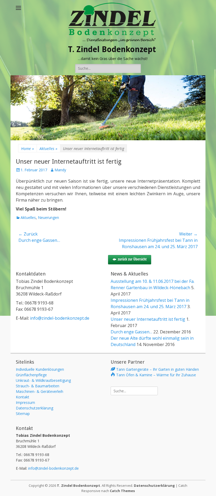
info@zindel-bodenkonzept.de (59, 318)
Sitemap (23, 413)
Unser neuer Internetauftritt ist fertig (148, 319)
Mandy (60, 169)
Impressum (25, 402)
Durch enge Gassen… (131, 332)
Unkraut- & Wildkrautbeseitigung (43, 380)
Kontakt (22, 396)
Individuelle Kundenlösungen (40, 369)
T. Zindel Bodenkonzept (112, 49)
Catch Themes (122, 490)
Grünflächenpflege (31, 374)
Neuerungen (48, 217)
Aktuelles (48, 148)
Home (27, 148)
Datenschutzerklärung (34, 407)
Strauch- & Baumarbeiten (37, 385)
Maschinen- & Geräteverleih (39, 391)
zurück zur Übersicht (132, 259)
